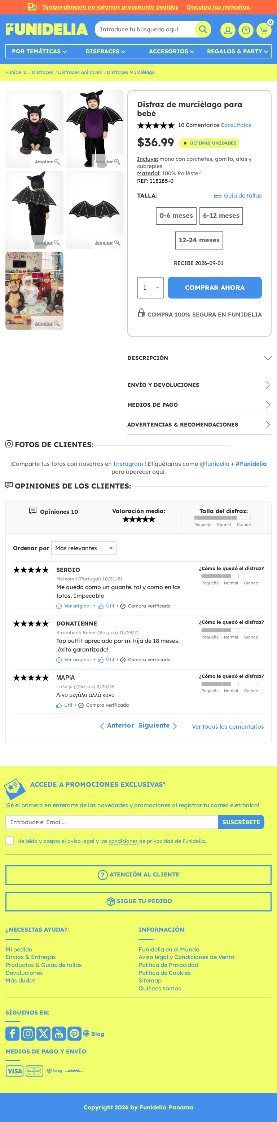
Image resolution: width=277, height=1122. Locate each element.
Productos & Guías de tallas (43, 964)
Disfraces (102, 51)
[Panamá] (12, 1034)
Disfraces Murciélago (131, 72)
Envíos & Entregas (30, 956)
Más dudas (20, 980)
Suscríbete (241, 822)
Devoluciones (24, 972)
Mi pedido (18, 949)
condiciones (123, 841)
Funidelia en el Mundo (168, 949)
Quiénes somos (159, 988)
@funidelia (214, 463)
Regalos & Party (234, 51)
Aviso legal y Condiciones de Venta (186, 956)
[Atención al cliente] (246, 30)
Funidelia (16, 72)
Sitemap (150, 980)
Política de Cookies (164, 972)
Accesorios (168, 51)
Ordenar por (31, 548)
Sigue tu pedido (143, 901)
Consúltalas (236, 125)
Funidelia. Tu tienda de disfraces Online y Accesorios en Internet (46, 29)
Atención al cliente (143, 874)
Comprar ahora (215, 287)
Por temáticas (36, 51)
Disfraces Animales (80, 72)
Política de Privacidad (168, 964)
